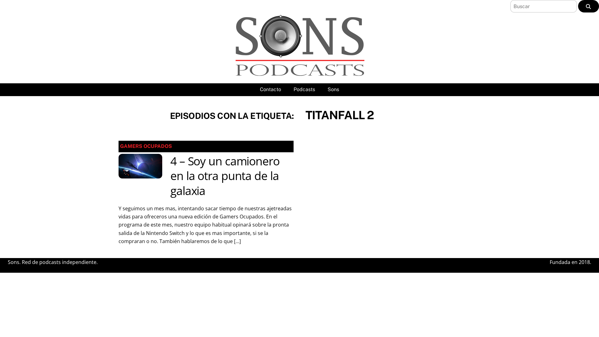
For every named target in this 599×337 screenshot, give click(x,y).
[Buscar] (588, 6)
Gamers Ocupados (146, 146)
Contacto (270, 89)
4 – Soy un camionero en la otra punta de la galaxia (225, 176)
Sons (333, 89)
